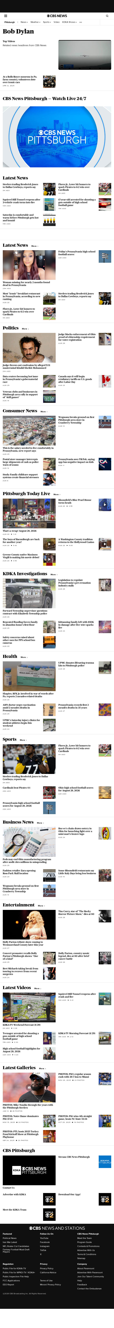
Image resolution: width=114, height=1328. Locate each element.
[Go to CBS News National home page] (57, 15)
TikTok (43, 1250)
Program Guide (84, 1242)
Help (79, 1280)
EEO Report (8, 1285)
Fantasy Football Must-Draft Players (16, 1250)
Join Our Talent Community (90, 1276)
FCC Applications (11, 1280)
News (24, 22)
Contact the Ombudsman (89, 1289)
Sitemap (81, 1258)
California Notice (48, 1272)
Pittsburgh (9, 22)
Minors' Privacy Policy (50, 1285)
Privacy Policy (46, 1268)
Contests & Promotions (88, 1246)
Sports (46, 22)
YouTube (44, 1238)
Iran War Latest (10, 1242)
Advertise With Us (86, 1250)
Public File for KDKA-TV (14, 1268)
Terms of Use (46, 1280)
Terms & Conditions (86, 1254)
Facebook (45, 1242)
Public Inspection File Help (16, 1276)
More (34, 246)
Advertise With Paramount (90, 1272)
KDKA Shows (69, 22)
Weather (35, 22)
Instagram (44, 1246)
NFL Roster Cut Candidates (16, 1246)
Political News (9, 1238)
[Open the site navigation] (21, 16)
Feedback (82, 1285)
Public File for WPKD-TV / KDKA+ (19, 1272)
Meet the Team (84, 1238)
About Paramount (85, 1268)
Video (57, 22)
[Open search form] (107, 15)
